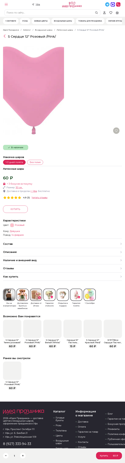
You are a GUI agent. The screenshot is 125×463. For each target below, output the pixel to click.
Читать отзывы (39, 197)
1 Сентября (10, 21)
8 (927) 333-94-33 (17, 444)
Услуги (81, 437)
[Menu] (6, 4)
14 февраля (17, 235)
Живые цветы (41, 21)
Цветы (59, 435)
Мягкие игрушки (116, 21)
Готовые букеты (60, 419)
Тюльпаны (61, 430)
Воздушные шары (63, 21)
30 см (19, 187)
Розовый (19, 225)
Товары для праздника (90, 21)
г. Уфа (34, 191)
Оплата (82, 427)
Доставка (83, 422)
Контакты (83, 442)
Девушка (15, 231)
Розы (25, 21)
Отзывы (82, 447)
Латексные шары (13, 168)
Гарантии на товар (88, 432)
